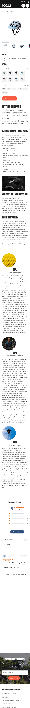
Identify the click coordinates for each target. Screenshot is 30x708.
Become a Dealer (7, 704)
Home (3, 12)
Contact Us (6, 693)
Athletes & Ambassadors (10, 700)
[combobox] (20, 549)
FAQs (14, 693)
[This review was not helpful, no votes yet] (25, 574)
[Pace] (5, 46)
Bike (8, 12)
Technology (6, 697)
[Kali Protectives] (7, 6)
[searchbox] (13, 539)
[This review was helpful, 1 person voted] (22, 574)
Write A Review (17, 532)
